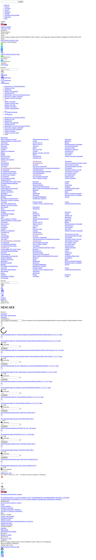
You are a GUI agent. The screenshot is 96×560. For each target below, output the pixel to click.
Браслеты (68, 212)
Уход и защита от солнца (8, 139)
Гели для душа (37, 149)
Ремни (35, 212)
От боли (35, 164)
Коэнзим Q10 (37, 183)
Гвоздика (4, 185)
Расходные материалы (36, 207)
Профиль (4, 528)
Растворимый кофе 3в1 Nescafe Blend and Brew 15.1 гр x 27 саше (21, 403)
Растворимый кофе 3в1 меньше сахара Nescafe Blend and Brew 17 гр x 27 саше (26, 387)
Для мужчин (69, 153)
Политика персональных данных (11, 494)
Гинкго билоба (5, 186)
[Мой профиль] (2, 288)
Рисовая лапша (37, 202)
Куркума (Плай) (38, 185)
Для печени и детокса (72, 171)
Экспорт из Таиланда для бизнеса (11, 511)
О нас (2, 504)
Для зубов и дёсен (70, 173)
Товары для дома (9, 105)
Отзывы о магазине (7, 508)
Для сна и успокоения (40, 166)
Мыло (35, 148)
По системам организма (40, 176)
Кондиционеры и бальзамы (73, 144)
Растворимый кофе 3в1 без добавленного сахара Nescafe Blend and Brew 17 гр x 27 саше (29, 372)
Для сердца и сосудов (71, 164)
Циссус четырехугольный (73, 193)
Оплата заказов (5, 506)
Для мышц (68, 161)
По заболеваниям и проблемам (10, 168)
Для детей (68, 154)
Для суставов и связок (40, 178)
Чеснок (67, 197)
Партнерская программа (8, 531)
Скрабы (3, 149)
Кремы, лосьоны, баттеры (41, 153)
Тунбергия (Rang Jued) (72, 188)
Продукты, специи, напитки (13, 96)
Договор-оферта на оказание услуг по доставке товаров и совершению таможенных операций (31, 499)
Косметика (7, 89)
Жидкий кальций (6, 195)
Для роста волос (70, 148)
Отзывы (7, 13)
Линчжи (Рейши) (6, 190)
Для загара (4, 142)
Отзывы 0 (4, 313)
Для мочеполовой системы (73, 166)
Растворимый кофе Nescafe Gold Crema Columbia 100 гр (18, 465)
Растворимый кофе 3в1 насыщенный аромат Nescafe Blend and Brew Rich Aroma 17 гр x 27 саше (31, 356)
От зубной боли (70, 175)
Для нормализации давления (42, 171)
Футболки (36, 214)
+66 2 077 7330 (5, 28)
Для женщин (5, 163)
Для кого (3, 161)
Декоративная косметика (41, 139)
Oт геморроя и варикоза (8, 171)
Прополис (36, 195)
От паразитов (5, 170)
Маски (3, 153)
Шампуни (68, 141)
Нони (34, 192)
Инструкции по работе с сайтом (11, 503)
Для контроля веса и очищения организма (46, 168)
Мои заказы (4, 530)
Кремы (3, 154)
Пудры (35, 141)
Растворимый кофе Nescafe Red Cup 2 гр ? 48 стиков (17, 434)
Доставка (7, 8)
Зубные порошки (70, 178)
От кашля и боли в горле (9, 173)
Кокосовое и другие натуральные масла (17, 95)
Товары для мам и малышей (74, 156)
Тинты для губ (37, 142)
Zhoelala (3, 212)
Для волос (68, 139)
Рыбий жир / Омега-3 (39, 198)
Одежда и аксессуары (11, 103)
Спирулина (68, 185)
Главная (3, 298)
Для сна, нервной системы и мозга (76, 163)
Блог (6, 18)
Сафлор (67, 181)
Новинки (7, 12)
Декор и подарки (9, 101)
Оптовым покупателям (11, 15)
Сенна (67, 183)
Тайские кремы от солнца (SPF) (11, 141)
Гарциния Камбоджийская (9, 183)
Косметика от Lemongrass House (14, 86)
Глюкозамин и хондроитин (9, 188)
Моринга (36, 190)
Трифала (67, 186)
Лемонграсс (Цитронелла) (41, 186)
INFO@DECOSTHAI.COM (9, 40)
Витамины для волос (71, 149)
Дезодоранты (37, 156)
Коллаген (36, 181)
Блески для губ (37, 144)
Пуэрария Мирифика (39, 197)
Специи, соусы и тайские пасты (43, 203)
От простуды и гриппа (8, 175)
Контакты (7, 17)
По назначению (38, 163)
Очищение (4, 148)
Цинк (66, 192)
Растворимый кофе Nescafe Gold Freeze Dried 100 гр (17, 450)
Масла (35, 154)
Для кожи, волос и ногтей (73, 170)
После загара (5, 144)
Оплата (6, 7)
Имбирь (3, 197)
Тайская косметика (7, 518)
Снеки (67, 202)
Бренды (6, 5)
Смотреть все (5, 158)
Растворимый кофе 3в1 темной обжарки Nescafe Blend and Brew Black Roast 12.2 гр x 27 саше (31, 341)
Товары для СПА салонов (12, 98)
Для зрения (68, 168)
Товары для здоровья (11, 91)
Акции (6, 10)
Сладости (4, 202)
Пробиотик (36, 193)
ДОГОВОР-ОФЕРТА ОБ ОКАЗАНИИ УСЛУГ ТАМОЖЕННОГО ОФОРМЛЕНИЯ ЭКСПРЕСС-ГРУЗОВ (35, 497)
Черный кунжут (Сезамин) (73, 195)
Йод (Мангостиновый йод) (9, 198)
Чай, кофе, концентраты (8, 203)
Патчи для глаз (5, 156)
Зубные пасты (69, 176)
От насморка (5, 176)
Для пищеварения (38, 173)
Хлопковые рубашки (7, 214)
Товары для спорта (10, 106)
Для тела (35, 146)
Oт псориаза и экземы (8, 178)
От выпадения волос (71, 146)
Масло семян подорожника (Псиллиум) (45, 188)
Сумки (67, 214)
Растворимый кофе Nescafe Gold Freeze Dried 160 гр (17, 419)
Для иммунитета (38, 170)
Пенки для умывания (7, 151)
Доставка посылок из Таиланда (11, 509)
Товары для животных (11, 108)
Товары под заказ (6, 523)
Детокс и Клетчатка (7, 192)
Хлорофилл (68, 190)
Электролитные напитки (73, 203)
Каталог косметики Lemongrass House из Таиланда (17, 521)
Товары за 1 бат (9, 88)
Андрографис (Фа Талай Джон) (11, 181)
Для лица (4, 146)
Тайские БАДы (9, 93)
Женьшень (4, 193)
